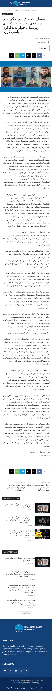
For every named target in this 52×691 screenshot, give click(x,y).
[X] (34, 55)
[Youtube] (5, 671)
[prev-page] (47, 544)
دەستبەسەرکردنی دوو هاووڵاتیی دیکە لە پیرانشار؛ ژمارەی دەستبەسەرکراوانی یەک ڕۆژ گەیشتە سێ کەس (20, 520)
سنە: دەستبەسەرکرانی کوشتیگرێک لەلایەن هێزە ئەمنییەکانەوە (16, 487)
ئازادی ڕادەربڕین (7, 10)
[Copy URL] (11, 55)
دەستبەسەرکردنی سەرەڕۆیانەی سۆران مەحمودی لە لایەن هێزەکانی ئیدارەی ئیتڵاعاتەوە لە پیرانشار (21, 602)
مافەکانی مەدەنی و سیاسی (22, 10)
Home (34, 10)
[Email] (28, 55)
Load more (27, 613)
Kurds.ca (16, 683)
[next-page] (43, 544)
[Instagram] (21, 671)
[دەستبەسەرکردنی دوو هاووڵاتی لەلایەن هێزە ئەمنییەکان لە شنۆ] (42, 508)
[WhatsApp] (17, 55)
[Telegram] (22, 55)
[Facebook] (39, 55)
